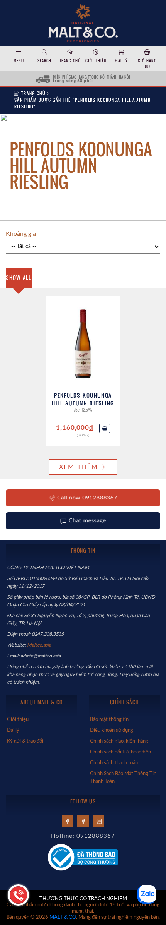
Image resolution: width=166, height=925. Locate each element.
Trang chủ (70, 60)
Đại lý (121, 60)
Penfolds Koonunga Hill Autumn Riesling (83, 399)
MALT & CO (62, 917)
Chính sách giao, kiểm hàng (119, 741)
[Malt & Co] (82, 22)
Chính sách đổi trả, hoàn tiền (120, 752)
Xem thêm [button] (78, 467)
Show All (18, 277)
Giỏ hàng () (147, 63)
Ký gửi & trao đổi (25, 741)
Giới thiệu (96, 60)
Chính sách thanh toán (114, 762)
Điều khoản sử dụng (111, 730)
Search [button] (44, 60)
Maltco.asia (39, 645)
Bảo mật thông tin (109, 719)
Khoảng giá (21, 234)
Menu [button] (19, 60)
